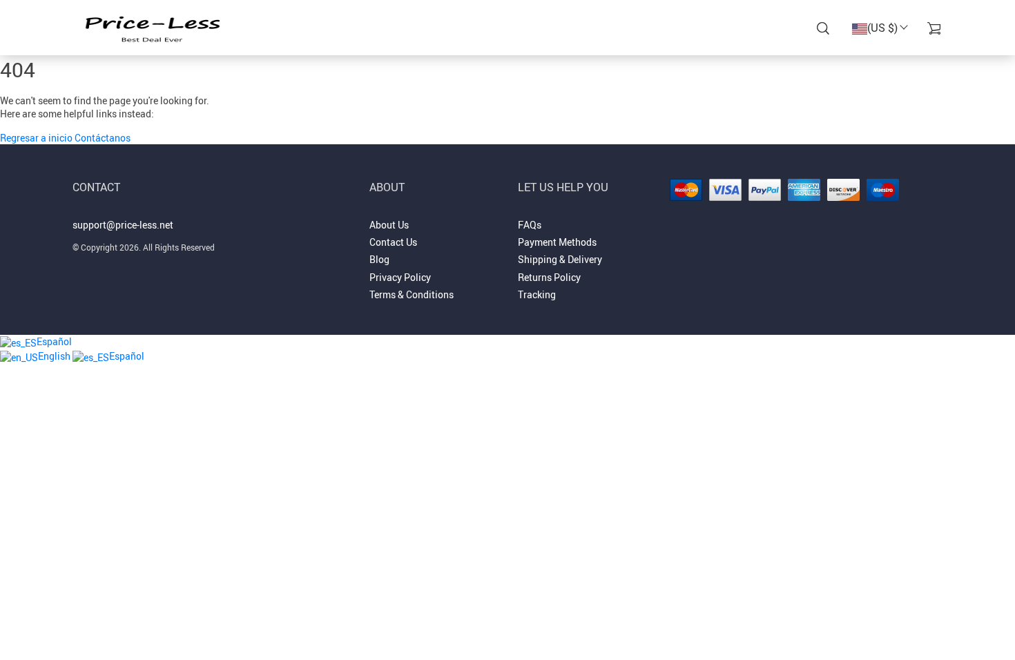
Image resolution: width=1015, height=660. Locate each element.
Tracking (537, 294)
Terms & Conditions (411, 294)
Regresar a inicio (37, 137)
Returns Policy (549, 277)
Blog (379, 259)
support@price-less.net (122, 224)
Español (54, 341)
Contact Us (393, 242)
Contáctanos (102, 137)
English (55, 355)
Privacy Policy (400, 277)
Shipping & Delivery (560, 259)
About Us (389, 224)
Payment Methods (557, 242)
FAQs (529, 224)
